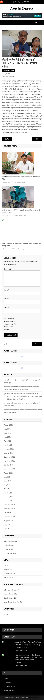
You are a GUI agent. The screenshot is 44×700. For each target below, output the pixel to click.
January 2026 (8, 453)
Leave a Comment (9, 76)
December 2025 (9, 457)
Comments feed (9, 573)
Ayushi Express (22, 8)
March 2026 (8, 445)
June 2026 (7, 433)
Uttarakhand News (8, 70)
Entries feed (8, 569)
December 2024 (9, 505)
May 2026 (7, 437)
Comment (8, 269)
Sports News (8, 549)
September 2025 (9, 469)
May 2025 (7, 485)
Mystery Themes (34, 697)
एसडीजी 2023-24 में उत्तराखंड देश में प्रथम (38, 139)
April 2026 (7, 441)
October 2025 (8, 465)
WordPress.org (9, 577)
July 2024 (7, 525)
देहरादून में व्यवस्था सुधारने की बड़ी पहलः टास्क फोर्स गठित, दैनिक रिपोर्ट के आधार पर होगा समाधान (23, 411)
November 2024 (9, 509)
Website (6, 307)
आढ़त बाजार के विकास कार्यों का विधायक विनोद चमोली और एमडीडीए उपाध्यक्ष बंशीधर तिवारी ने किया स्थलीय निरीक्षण (21, 388)
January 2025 (8, 501)
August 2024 (8, 521)
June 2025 (7, 481)
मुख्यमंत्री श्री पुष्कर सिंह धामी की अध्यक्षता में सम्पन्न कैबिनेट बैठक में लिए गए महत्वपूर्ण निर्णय (21, 245)
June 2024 (7, 529)
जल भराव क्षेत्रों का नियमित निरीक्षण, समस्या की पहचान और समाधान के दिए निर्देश (21, 178)
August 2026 (8, 425)
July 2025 (7, 477)
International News (10, 541)
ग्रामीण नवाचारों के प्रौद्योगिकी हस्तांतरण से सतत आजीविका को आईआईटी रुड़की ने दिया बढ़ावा (21, 211)
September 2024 (9, 517)
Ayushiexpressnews (21, 74)
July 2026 (7, 429)
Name (6, 290)
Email (6, 298)
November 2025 (9, 461)
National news (9, 545)
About (6, 614)
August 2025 (8, 473)
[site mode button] (37, 22)
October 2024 (8, 513)
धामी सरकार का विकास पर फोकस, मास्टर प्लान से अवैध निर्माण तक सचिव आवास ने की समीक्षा (22, 404)
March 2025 (8, 493)
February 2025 (9, 497)
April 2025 (7, 489)
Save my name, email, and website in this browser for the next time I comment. (10, 324)
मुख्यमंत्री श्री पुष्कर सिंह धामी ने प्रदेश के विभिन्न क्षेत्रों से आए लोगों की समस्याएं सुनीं (22, 381)
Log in (6, 565)
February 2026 (9, 449)
